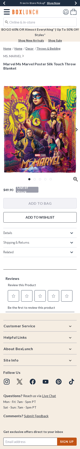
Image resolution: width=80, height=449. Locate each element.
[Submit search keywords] (6, 21)
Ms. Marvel (12, 56)
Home (7, 48)
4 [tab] (45, 179)
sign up (67, 441)
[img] (6, 381)
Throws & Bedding (48, 48)
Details (7, 233)
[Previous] (4, 3)
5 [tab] (51, 179)
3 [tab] (40, 179)
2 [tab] (35, 179)
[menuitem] (73, 12)
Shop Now (53, 3)
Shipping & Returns (16, 242)
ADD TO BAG (40, 203)
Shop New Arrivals (31, 40)
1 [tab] (29, 179)
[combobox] (40, 21)
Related (8, 252)
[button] (6, 12)
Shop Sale (55, 40)
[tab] (40, 129)
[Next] (76, 3)
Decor (30, 48)
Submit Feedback (36, 416)
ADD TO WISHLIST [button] (40, 217)
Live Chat (49, 396)
